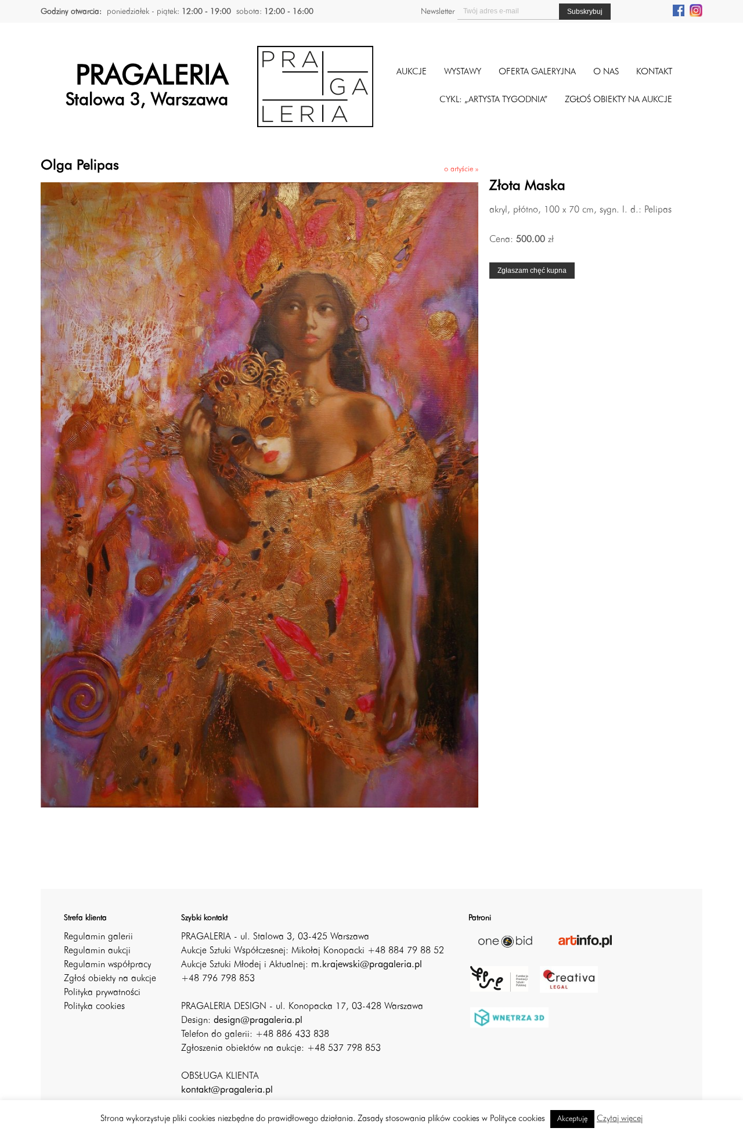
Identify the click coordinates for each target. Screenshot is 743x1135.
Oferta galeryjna (537, 72)
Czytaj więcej (620, 1119)
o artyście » (461, 169)
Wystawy (462, 72)
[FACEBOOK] (678, 10)
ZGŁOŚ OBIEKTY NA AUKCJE (618, 100)
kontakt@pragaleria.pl (227, 1090)
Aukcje (411, 72)
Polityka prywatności (102, 992)
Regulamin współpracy (107, 965)
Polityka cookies (94, 1006)
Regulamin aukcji (97, 951)
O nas (606, 72)
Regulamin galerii (98, 937)
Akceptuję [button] (572, 1119)
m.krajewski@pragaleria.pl (366, 965)
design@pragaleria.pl (258, 1020)
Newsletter (438, 12)
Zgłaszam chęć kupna (532, 270)
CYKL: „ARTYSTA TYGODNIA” (493, 100)
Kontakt (654, 72)
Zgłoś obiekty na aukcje (110, 978)
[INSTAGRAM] (696, 10)
